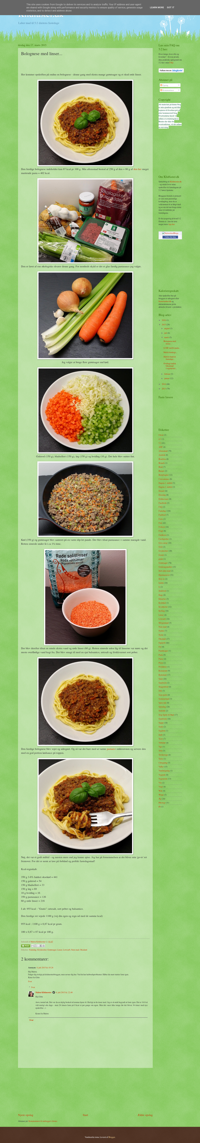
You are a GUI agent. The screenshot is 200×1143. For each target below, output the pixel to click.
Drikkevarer (164, 499)
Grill (161, 546)
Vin (160, 782)
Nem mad (75, 949)
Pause (161, 658)
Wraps (161, 794)
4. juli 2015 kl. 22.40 (64, 992)
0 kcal (161, 434)
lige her (172, 224)
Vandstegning (164, 770)
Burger (161, 470)
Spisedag (162, 706)
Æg (160, 798)
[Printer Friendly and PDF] (25, 946)
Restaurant (163, 670)
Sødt (160, 734)
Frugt (161, 530)
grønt (161, 558)
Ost (160, 646)
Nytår (161, 634)
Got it (170, 7)
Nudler (161, 630)
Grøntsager (51, 949)
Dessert (162, 490)
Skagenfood (163, 686)
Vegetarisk (163, 778)
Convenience (164, 479)
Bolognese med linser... (170, 342)
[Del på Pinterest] (43, 945)
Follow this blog (170, 237)
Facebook (162, 502)
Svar (30, 981)
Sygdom (162, 730)
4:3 (160, 439)
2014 (164, 384)
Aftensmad (163, 450)
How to (162, 578)
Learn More (157, 7)
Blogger (111, 1137)
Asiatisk (162, 454)
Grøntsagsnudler (165, 566)
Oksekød (83, 949)
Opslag (165, 85)
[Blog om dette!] (35, 945)
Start (85, 1115)
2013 (164, 388)
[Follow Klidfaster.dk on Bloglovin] (171, 71)
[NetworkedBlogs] (170, 233)
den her (137, 169)
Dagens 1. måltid (165, 483)
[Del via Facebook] (40, 945)
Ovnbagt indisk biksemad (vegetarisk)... (170, 366)
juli (165, 332)
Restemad (162, 674)
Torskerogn (163, 754)
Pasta (161, 654)
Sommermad (164, 698)
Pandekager (163, 650)
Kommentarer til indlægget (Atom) (43, 1121)
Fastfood (162, 514)
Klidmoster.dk (176, 181)
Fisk (160, 522)
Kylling (162, 610)
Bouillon (162, 459)
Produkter (163, 666)
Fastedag (32, 949)
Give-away (163, 542)
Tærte (161, 758)
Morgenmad (164, 622)
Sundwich (163, 718)
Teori (161, 738)
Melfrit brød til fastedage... (170, 358)
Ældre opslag (145, 1115)
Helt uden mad (164, 570)
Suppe (161, 722)
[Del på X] (38, 945)
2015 (164, 324)
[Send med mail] (32, 945)
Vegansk (162, 774)
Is (159, 586)
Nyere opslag (25, 1115)
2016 (164, 320)
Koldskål (162, 602)
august (167, 328)
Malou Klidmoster (43, 992)
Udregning (163, 762)
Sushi (161, 726)
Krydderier (163, 606)
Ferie (161, 519)
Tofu (160, 750)
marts (166, 337)
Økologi (162, 802)
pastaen (111, 749)
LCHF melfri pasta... (172, 347)
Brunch (162, 463)
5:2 (160, 443)
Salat (161, 678)
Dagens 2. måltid (165, 486)
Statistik (162, 710)
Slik (160, 690)
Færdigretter (164, 538)
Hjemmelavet (164, 574)
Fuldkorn (162, 535)
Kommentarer (168, 90)
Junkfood (162, 590)
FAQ (171, 62)
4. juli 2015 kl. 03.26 (45, 967)
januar (167, 378)
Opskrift (162, 642)
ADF (161, 447)
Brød (161, 466)
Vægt (161, 786)
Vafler (161, 766)
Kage (161, 594)
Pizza (161, 662)
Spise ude (162, 702)
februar (167, 373)
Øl (160, 806)
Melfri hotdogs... (170, 352)
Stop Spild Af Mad (166, 714)
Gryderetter (42, 949)
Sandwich (163, 682)
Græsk (161, 555)
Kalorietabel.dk (165, 301)
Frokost (162, 526)
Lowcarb (66, 949)
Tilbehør (162, 742)
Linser (59, 949)
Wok (160, 790)
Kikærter (162, 598)
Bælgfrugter (164, 474)
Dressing (162, 494)
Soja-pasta (163, 694)
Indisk (161, 582)
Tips (160, 746)
